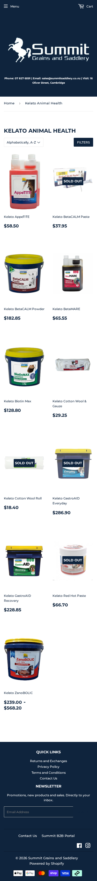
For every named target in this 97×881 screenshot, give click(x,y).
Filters (83, 142)
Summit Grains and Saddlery (53, 858)
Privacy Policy (48, 767)
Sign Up (83, 812)
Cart (89, 6)
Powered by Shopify (46, 863)
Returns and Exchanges (48, 761)
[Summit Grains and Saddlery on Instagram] (88, 846)
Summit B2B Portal (58, 836)
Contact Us (48, 778)
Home (9, 103)
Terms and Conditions (49, 773)
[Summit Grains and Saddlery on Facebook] (79, 846)
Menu (14, 6)
